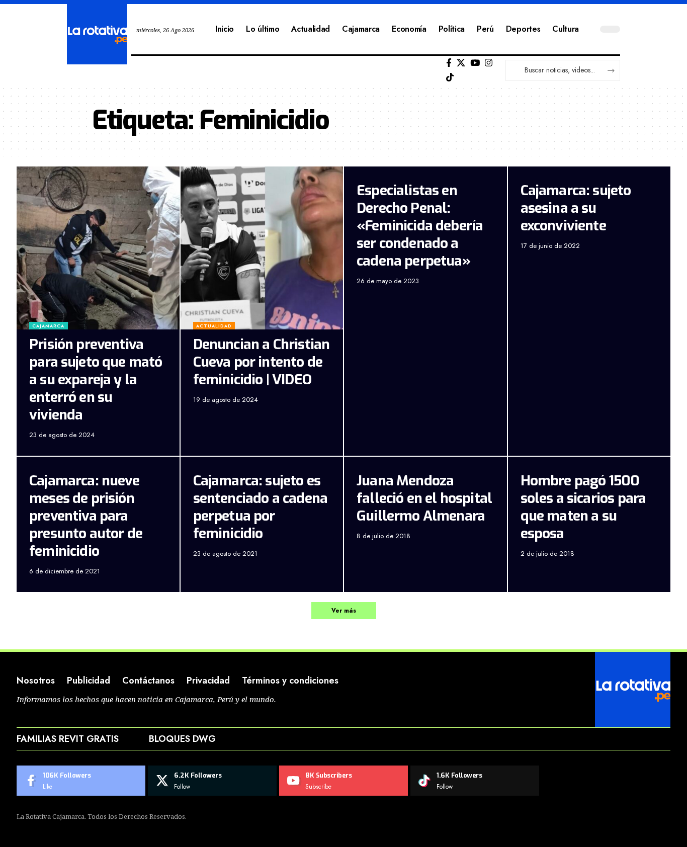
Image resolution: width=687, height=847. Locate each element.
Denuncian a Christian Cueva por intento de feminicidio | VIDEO (261, 362)
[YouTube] (475, 63)
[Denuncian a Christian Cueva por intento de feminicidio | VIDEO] (262, 247)
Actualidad (214, 325)
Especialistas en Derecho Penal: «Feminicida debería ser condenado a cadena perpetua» (420, 225)
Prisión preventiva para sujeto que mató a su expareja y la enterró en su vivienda (95, 379)
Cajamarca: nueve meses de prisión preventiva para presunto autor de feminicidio (85, 515)
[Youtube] (343, 781)
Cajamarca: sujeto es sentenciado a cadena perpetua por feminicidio (260, 507)
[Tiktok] (450, 77)
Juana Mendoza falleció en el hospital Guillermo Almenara (424, 498)
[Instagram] (488, 63)
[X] (461, 63)
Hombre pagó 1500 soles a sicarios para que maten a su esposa (583, 507)
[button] (343, 610)
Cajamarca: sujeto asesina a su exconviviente (576, 208)
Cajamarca (48, 325)
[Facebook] (449, 63)
